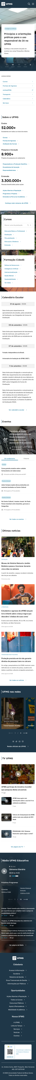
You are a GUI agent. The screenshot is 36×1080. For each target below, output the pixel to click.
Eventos (16, 1036)
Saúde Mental (9, 276)
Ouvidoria (16, 974)
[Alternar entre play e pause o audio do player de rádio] (4, 871)
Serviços (6, 103)
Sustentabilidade (10, 279)
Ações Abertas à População (17, 996)
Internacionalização (11, 272)
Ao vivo (13, 866)
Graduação (8, 234)
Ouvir (5, 915)
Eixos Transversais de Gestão (16, 980)
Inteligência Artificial (11, 269)
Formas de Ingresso (10, 86)
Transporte (6, 94)
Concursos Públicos (17, 1003)
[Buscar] (28, 225)
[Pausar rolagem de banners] (30, 64)
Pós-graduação (10, 238)
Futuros (26, 458)
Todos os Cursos (16, 1000)
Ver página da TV (17, 847)
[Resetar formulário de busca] (30, 225)
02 (13, 64)
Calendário (6, 99)
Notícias (17, 1032)
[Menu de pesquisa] (29, 4)
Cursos (5, 81)
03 (19, 64)
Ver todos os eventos (16, 519)
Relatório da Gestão (17, 977)
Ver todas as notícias (16, 680)
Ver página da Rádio (16, 945)
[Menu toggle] (33, 4)
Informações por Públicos (16, 984)
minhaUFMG (7, 90)
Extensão (8, 245)
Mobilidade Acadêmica (16, 1010)
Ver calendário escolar (16, 410)
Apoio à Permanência (16, 1006)
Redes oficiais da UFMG (16, 746)
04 (25, 64)
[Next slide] (25, 733)
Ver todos (8, 283)
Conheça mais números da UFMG (16, 203)
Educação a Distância (12, 241)
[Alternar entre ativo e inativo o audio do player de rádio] (10, 876)
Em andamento (9, 458)
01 (6, 64)
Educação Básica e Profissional (15, 231)
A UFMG (17, 1022)
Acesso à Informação (16, 970)
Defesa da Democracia (12, 265)
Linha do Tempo (16, 1026)
